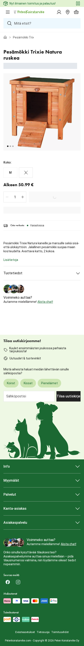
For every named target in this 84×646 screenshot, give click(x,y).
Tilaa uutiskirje (68, 396)
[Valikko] (7, 12)
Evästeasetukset (25, 632)
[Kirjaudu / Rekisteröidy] (59, 12)
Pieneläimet (49, 383)
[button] (7, 197)
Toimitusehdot (60, 632)
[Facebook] (7, 582)
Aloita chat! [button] (45, 301)
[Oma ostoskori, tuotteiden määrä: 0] (76, 12)
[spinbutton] (15, 197)
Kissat (28, 383)
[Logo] (29, 12)
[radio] (10, 172)
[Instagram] (18, 582)
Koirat (11, 383)
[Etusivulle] (5, 37)
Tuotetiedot (12, 273)
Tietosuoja (43, 632)
